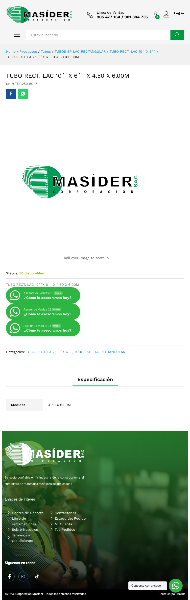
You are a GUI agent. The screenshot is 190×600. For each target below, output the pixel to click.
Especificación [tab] (95, 379)
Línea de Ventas (110, 12)
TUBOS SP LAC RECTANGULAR (99, 352)
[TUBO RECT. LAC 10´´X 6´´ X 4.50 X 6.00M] (11, 94)
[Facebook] (10, 576)
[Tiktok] (37, 577)
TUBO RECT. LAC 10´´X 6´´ (49, 352)
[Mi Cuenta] (70, 524)
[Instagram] (23, 576)
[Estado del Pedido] (70, 518)
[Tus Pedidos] (70, 529)
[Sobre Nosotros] (27, 529)
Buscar (177, 35)
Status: (12, 273)
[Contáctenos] (70, 513)
